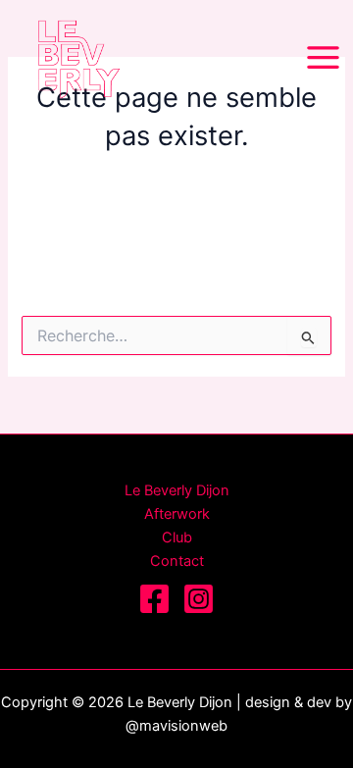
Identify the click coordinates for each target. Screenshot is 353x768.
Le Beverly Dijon (177, 490)
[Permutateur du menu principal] (323, 57)
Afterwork (177, 514)
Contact (177, 561)
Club (177, 537)
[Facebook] (154, 599)
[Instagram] (198, 599)
